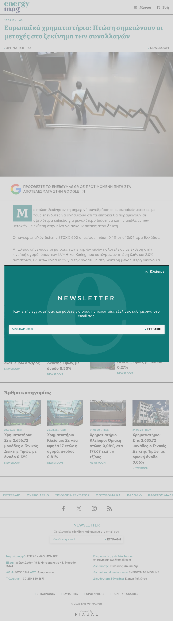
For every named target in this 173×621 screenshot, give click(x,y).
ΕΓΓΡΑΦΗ (154, 329)
